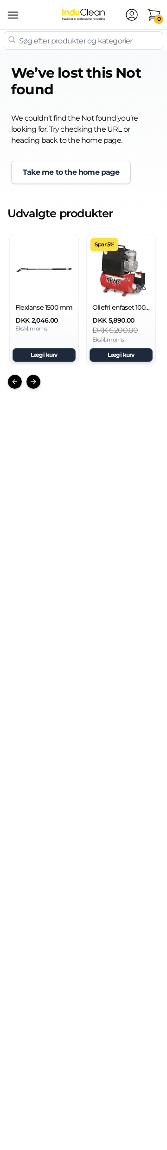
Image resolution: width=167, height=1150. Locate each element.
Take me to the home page (71, 172)
